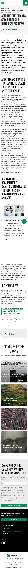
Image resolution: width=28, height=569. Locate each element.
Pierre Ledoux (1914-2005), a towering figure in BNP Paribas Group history (12, 447)
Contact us (14, 519)
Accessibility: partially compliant (14, 567)
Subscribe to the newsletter (14, 505)
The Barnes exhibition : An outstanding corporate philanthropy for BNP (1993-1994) (13, 400)
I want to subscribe (8, 500)
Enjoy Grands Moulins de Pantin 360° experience (12, 532)
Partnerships (5, 528)
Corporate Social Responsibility (14, 29)
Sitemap (7, 562)
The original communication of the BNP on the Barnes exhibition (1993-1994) (13, 376)
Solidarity (11, 31)
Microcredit (4, 31)
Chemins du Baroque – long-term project (13, 423)
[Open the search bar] (20, 3)
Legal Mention (19, 562)
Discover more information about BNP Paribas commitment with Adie (13, 311)
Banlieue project (21, 159)
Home (2, 8)
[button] (24, 221)
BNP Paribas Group (7, 525)
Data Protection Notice (14, 564)
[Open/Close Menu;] (25, 3)
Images (6, 8)
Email (4, 484)
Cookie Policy (12, 562)
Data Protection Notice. (12, 498)
